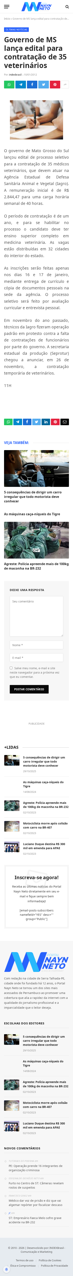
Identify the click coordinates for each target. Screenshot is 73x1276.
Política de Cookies (50, 1260)
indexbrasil (15, 74)
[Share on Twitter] (43, 84)
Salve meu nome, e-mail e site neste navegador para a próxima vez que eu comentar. (34, 672)
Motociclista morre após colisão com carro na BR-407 (45, 825)
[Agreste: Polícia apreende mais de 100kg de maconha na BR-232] (36, 540)
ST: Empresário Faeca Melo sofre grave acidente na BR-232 (35, 1220)
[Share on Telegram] (20, 84)
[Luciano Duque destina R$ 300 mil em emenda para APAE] (11, 847)
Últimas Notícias (16, 29)
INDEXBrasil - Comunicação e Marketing (43, 1250)
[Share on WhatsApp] (9, 84)
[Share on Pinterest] (55, 84)
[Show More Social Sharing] (65, 84)
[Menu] (6, 6)
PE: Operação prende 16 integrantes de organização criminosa (35, 1168)
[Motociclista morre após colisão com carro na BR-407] (11, 826)
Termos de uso (24, 1260)
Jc (10, 1213)
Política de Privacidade (54, 1265)
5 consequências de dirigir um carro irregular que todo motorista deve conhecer (33, 496)
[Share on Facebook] (32, 84)
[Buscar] (67, 6)
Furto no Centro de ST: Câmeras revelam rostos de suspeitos (36, 1185)
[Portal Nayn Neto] (37, 6)
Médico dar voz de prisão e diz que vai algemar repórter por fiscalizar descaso (35, 1203)
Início (7, 18)
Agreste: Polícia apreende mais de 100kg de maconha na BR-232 (36, 566)
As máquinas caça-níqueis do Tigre (32, 514)
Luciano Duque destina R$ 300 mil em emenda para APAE (44, 846)
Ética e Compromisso (23, 1265)
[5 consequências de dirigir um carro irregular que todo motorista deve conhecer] (36, 468)
